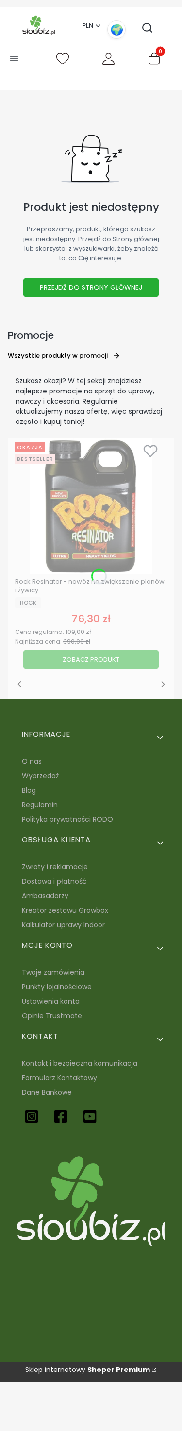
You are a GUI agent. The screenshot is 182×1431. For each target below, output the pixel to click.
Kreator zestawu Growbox (65, 910)
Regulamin (40, 805)
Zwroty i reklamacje (55, 867)
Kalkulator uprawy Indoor (63, 925)
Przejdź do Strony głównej (91, 287)
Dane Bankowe (47, 1092)
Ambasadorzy (45, 896)
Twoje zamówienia (53, 972)
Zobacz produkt (91, 659)
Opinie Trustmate (52, 1016)
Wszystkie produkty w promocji (58, 355)
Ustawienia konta (51, 1001)
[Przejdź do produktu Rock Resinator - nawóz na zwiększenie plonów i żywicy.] (91, 506)
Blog (29, 790)
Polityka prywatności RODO (67, 819)
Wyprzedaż (40, 776)
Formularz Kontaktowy (59, 1078)
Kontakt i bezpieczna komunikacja (79, 1063)
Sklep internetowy (87, 1369)
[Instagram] (31, 1116)
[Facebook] (60, 1116)
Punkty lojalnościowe (57, 987)
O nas (32, 761)
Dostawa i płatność (54, 881)
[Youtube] (89, 1116)
